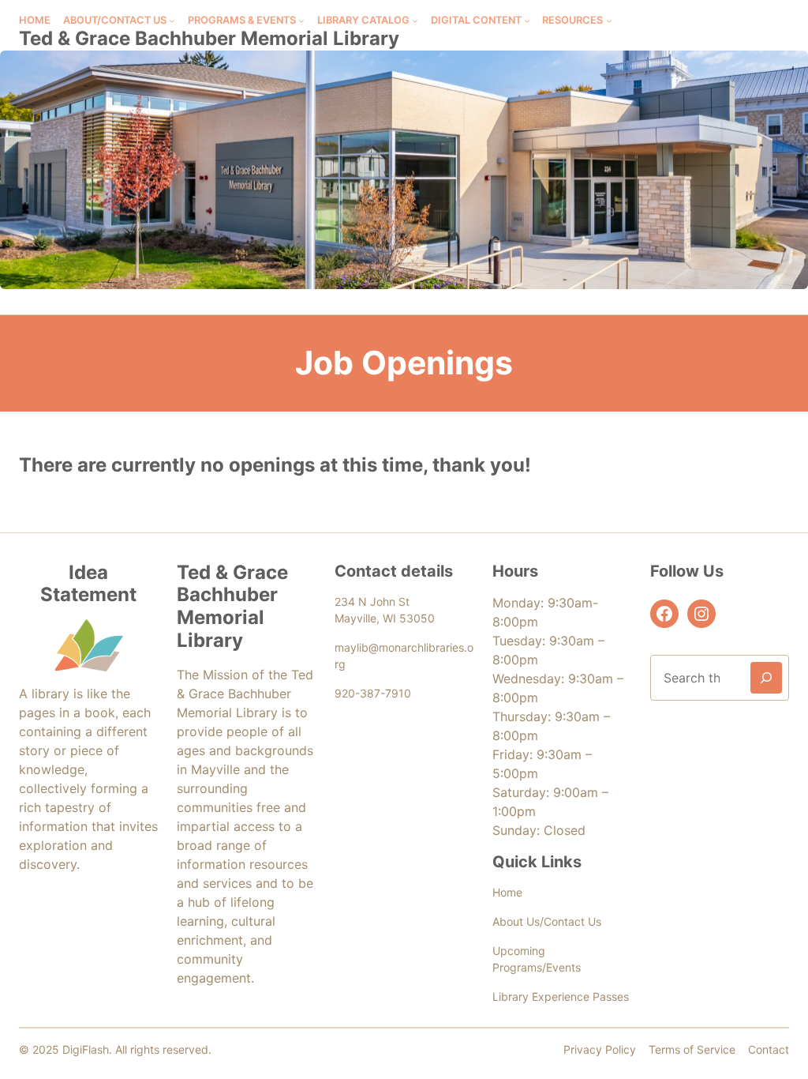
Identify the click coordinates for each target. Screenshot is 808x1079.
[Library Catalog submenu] (415, 20)
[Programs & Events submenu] (301, 20)
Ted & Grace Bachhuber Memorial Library (209, 38)
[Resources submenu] (609, 20)
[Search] (766, 678)
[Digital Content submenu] (527, 20)
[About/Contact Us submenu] (172, 20)
